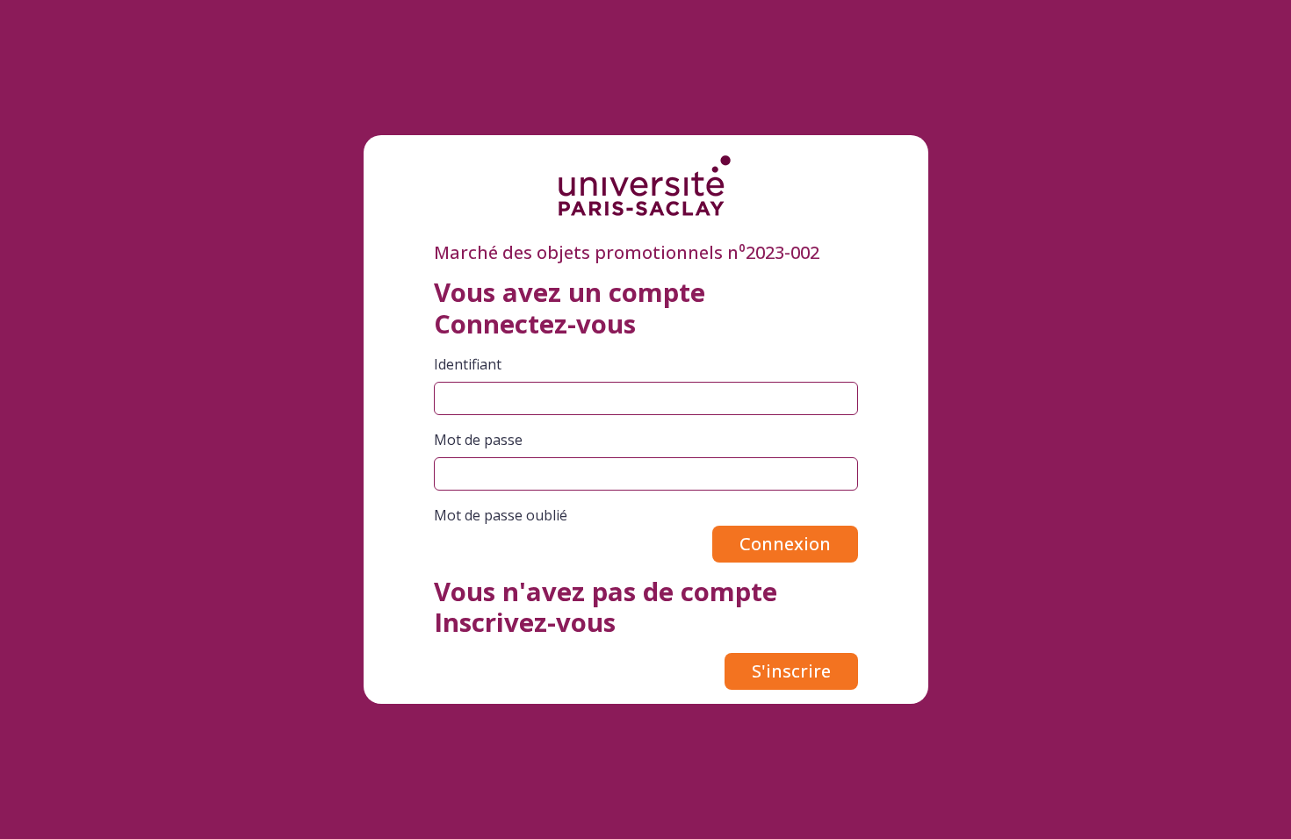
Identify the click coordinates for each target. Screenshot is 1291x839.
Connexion (785, 544)
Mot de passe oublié (500, 515)
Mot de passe (478, 439)
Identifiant (467, 364)
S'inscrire (791, 671)
